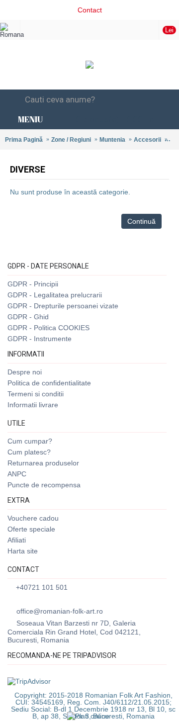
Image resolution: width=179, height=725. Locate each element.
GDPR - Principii (32, 284)
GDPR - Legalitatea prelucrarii (54, 295)
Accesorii (147, 139)
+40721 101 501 (42, 587)
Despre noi (24, 372)
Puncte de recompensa (44, 485)
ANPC (16, 474)
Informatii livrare (32, 405)
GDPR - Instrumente (39, 339)
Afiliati (16, 540)
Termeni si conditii (35, 394)
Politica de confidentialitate (49, 383)
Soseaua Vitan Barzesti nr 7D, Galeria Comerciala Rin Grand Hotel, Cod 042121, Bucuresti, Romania (74, 631)
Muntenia (112, 139)
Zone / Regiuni (71, 139)
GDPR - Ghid (28, 317)
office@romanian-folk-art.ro (59, 611)
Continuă (141, 221)
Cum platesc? (29, 452)
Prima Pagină (24, 139)
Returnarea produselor (43, 463)
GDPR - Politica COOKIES (48, 328)
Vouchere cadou (33, 518)
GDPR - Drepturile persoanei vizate (62, 306)
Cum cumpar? (29, 441)
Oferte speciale (31, 529)
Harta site (22, 551)
